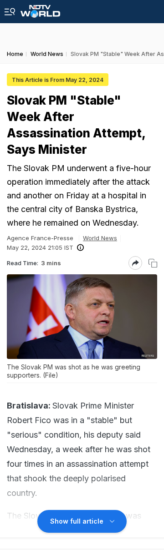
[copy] (153, 263)
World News (100, 238)
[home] (40, 9)
